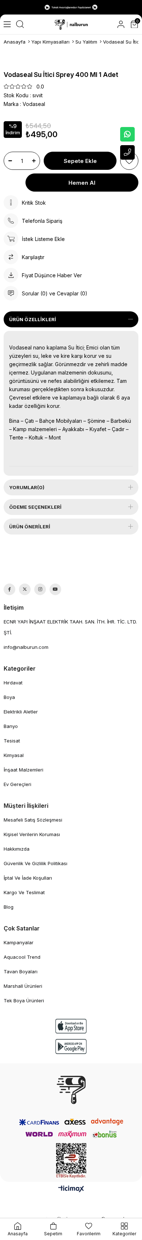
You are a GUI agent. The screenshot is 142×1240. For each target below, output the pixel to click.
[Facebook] (9, 589)
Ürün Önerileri (29, 526)
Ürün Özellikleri (32, 319)
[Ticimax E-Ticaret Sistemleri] (71, 1189)
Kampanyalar (18, 942)
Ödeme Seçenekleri (35, 507)
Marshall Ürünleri (23, 986)
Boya (9, 697)
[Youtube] (55, 589)
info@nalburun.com (26, 647)
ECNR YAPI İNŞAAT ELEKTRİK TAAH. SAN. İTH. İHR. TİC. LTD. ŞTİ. (70, 627)
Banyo (11, 726)
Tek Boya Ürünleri (24, 1000)
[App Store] (71, 1026)
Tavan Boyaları (21, 971)
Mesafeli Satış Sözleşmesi (33, 820)
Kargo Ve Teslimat (24, 892)
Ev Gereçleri (17, 784)
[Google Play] (71, 1046)
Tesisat (12, 741)
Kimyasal (14, 755)
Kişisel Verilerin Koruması (32, 834)
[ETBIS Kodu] (71, 1160)
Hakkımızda (16, 849)
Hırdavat (13, 683)
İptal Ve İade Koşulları (28, 878)
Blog (8, 907)
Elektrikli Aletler (21, 712)
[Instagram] (40, 589)
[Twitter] (25, 589)
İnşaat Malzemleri (23, 770)
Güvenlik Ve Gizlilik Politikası (35, 863)
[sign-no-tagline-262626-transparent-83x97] (71, 1090)
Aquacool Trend (22, 957)
